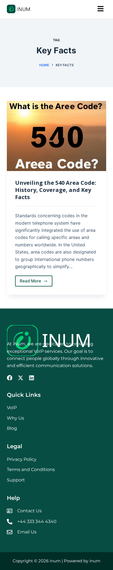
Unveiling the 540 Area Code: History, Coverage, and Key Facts (55, 190)
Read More (36, 279)
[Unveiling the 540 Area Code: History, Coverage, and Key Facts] (56, 136)
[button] (81, 9)
